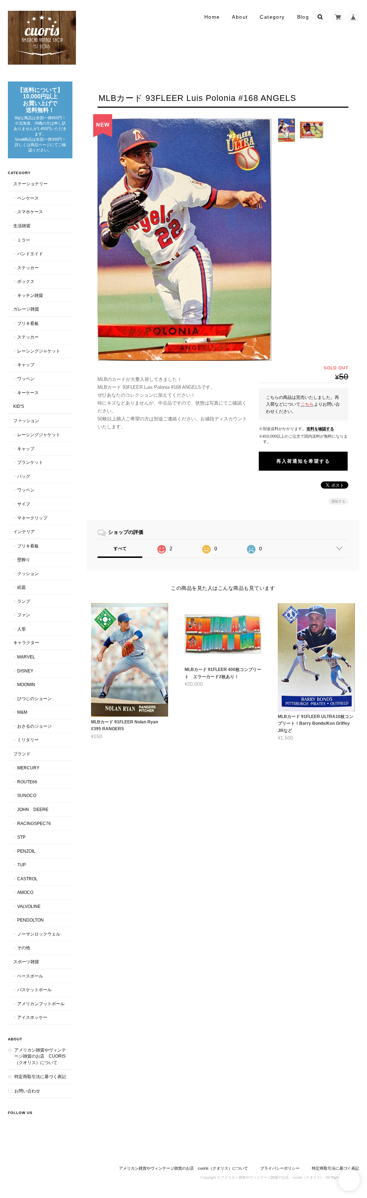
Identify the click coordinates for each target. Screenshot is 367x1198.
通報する (338, 501)
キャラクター (26, 642)
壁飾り (23, 559)
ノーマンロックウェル (38, 934)
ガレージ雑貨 (26, 309)
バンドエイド (30, 253)
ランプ (23, 601)
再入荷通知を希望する (303, 461)
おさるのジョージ (34, 726)
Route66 (27, 781)
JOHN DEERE (32, 809)
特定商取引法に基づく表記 (40, 1076)
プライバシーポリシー (280, 1168)
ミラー (23, 240)
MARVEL (26, 656)
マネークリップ (32, 518)
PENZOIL (26, 851)
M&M (22, 712)
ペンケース (28, 198)
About (240, 17)
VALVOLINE (28, 906)
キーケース (28, 392)
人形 (21, 628)
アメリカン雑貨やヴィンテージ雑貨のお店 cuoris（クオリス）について (40, 1056)
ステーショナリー (30, 183)
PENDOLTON (30, 920)
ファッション (26, 420)
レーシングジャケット (38, 351)
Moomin (26, 684)
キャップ (25, 364)
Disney (25, 670)
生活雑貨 (21, 225)
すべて (120, 548)
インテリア (24, 531)
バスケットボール (34, 989)
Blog (303, 17)
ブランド (21, 753)
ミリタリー (28, 739)
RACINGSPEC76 (34, 823)
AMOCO (25, 892)
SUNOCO (26, 795)
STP (21, 837)
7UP (21, 864)
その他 (23, 947)
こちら (307, 404)
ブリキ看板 (28, 323)
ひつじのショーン (34, 698)
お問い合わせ (27, 1091)
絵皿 (21, 587)
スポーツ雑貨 (26, 961)
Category (272, 17)
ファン (23, 614)
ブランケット (30, 462)
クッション (28, 573)
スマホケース (30, 211)
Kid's (18, 406)
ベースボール (30, 976)
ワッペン (25, 378)
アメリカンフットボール (41, 1003)
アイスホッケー (32, 1017)
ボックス (25, 281)
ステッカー (28, 267)
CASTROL (27, 878)
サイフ (23, 504)
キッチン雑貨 (30, 295)
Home (212, 17)
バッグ (23, 476)
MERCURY (28, 767)
